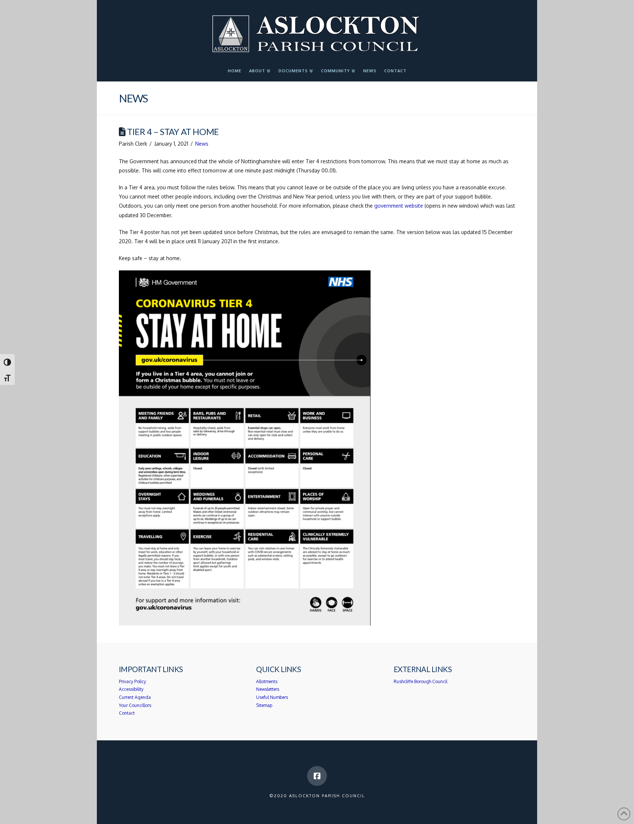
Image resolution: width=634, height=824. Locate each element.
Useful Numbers (272, 697)
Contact (127, 713)
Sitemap (264, 705)
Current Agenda (135, 697)
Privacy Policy (132, 681)
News (201, 144)
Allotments (266, 681)
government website (399, 206)
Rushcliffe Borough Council (420, 681)
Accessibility (131, 689)
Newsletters (267, 689)
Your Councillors (135, 705)
